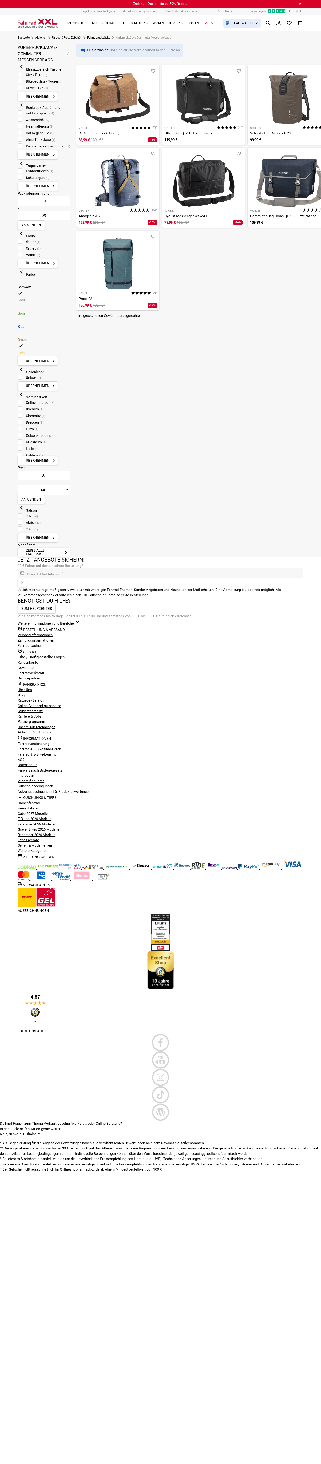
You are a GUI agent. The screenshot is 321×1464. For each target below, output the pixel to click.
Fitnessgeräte (28, 840)
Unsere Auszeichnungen (36, 727)
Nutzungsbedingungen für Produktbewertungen (54, 791)
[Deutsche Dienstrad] (93, 868)
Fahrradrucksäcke (98, 37)
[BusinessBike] (70, 868)
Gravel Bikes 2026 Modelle (38, 829)
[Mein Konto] (278, 23)
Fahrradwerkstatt (31, 673)
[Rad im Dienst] (182, 868)
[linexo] (214, 868)
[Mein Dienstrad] (117, 868)
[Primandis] (163, 868)
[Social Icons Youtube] (160, 1060)
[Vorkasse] (103, 879)
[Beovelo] (198, 868)
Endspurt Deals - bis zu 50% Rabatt (160, 4)
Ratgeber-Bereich (31, 700)
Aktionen (41, 37)
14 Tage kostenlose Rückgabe (96, 11)
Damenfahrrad (29, 803)
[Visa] (292, 868)
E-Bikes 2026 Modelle (34, 819)
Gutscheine (225, 11)
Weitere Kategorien (32, 851)
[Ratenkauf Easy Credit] (82, 879)
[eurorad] (230, 868)
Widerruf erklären (31, 781)
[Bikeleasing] (48, 868)
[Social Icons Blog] (160, 1112)
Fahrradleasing (29, 645)
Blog (21, 695)
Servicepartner (29, 678)
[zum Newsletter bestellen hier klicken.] (22, 582)
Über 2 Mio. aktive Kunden (182, 11)
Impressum (26, 775)
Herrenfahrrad (28, 808)
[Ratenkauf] (61, 879)
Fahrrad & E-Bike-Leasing (37, 754)
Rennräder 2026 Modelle (36, 835)
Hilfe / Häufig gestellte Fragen (41, 657)
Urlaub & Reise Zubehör (67, 37)
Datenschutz (27, 765)
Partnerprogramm (31, 722)
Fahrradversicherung (33, 744)
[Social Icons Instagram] (160, 1077)
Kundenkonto (28, 662)
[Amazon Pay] (271, 868)
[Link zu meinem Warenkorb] (300, 23)
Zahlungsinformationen (36, 640)
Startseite (24, 37)
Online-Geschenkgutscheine (39, 706)
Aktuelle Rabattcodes (34, 732)
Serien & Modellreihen (35, 845)
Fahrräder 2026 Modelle (36, 824)
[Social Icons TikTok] (160, 1095)
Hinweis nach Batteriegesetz (40, 770)
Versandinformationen (35, 635)
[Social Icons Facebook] (160, 1042)
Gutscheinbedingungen (35, 786)
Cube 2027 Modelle (33, 814)
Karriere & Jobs (30, 716)
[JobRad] (27, 868)
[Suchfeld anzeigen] (268, 23)
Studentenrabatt (30, 711)
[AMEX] (41, 879)
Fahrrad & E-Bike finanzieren (39, 749)
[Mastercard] (24, 879)
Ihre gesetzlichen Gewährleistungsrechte (108, 316)
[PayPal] (249, 868)
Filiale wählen (98, 50)
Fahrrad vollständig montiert (139, 11)
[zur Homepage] (38, 23)
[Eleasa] (141, 868)
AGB (21, 760)
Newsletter (26, 668)
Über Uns (25, 690)
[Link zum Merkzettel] (289, 23)
